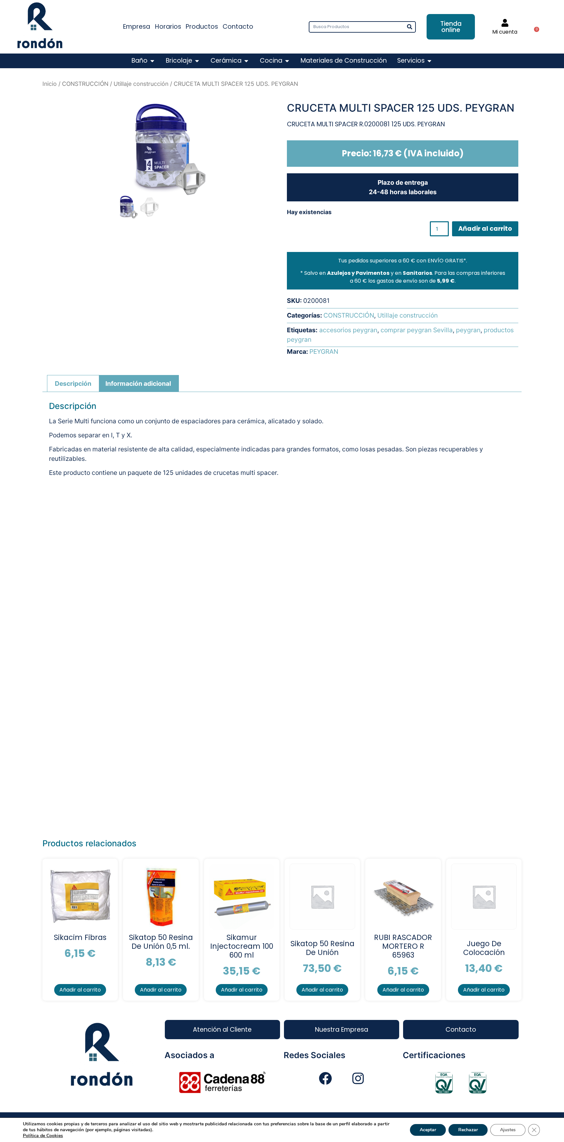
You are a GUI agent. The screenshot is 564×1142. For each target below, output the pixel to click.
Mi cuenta (504, 32)
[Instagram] (358, 1078)
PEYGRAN (323, 351)
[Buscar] (409, 27)
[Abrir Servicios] (429, 61)
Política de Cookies (43, 1136)
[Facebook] (325, 1078)
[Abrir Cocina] (287, 61)
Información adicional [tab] (138, 383)
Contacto (238, 26)
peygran (468, 330)
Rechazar (468, 1130)
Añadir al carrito (485, 228)
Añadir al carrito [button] (80, 989)
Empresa (136, 26)
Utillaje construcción (141, 83)
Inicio (49, 83)
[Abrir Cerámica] (246, 61)
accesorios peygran (348, 330)
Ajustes (508, 1130)
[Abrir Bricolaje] (197, 61)
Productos (202, 26)
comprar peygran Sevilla (417, 330)
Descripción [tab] (73, 383)
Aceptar (428, 1130)
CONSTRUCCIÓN (85, 83)
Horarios (168, 26)
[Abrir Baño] (152, 61)
